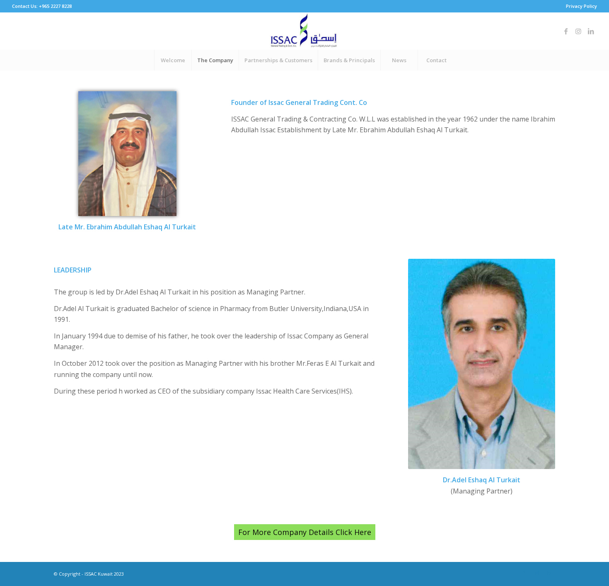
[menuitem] (579, 6)
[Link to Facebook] (566, 31)
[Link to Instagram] (578, 31)
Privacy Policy (581, 6)
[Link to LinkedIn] (591, 31)
